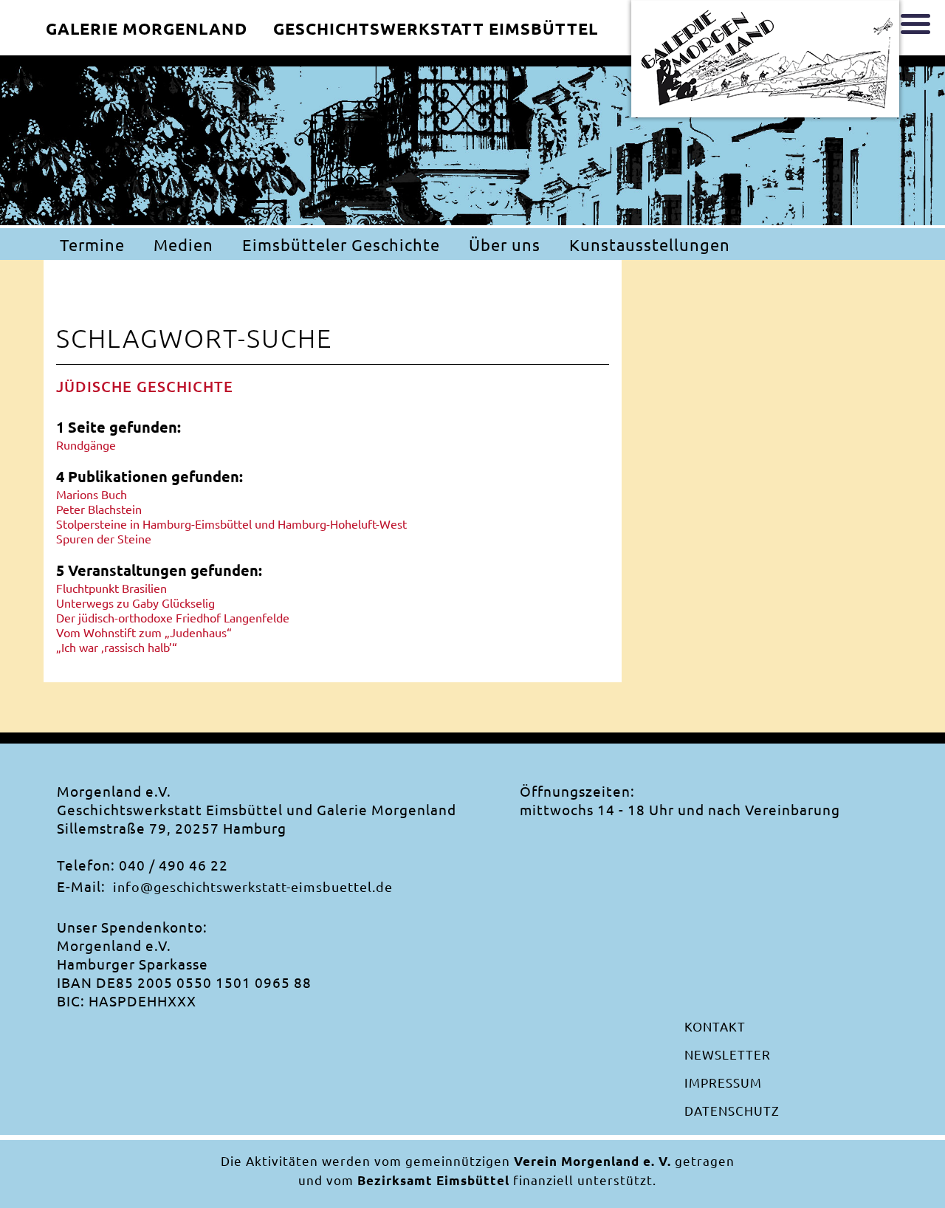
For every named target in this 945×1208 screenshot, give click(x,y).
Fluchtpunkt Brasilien (111, 587)
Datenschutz (732, 1110)
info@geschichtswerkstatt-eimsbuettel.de (253, 886)
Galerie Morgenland (146, 28)
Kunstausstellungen (649, 244)
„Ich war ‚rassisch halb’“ (116, 646)
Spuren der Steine (103, 538)
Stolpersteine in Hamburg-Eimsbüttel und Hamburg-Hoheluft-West (231, 523)
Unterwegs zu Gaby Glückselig (135, 602)
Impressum (723, 1082)
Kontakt (715, 1026)
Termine (92, 244)
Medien (183, 244)
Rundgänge (86, 444)
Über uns (504, 244)
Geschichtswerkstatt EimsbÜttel (435, 28)
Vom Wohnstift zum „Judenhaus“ (144, 632)
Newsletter (727, 1054)
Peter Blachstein (99, 508)
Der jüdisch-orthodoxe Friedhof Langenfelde (172, 617)
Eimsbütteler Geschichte (341, 244)
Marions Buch (91, 494)
